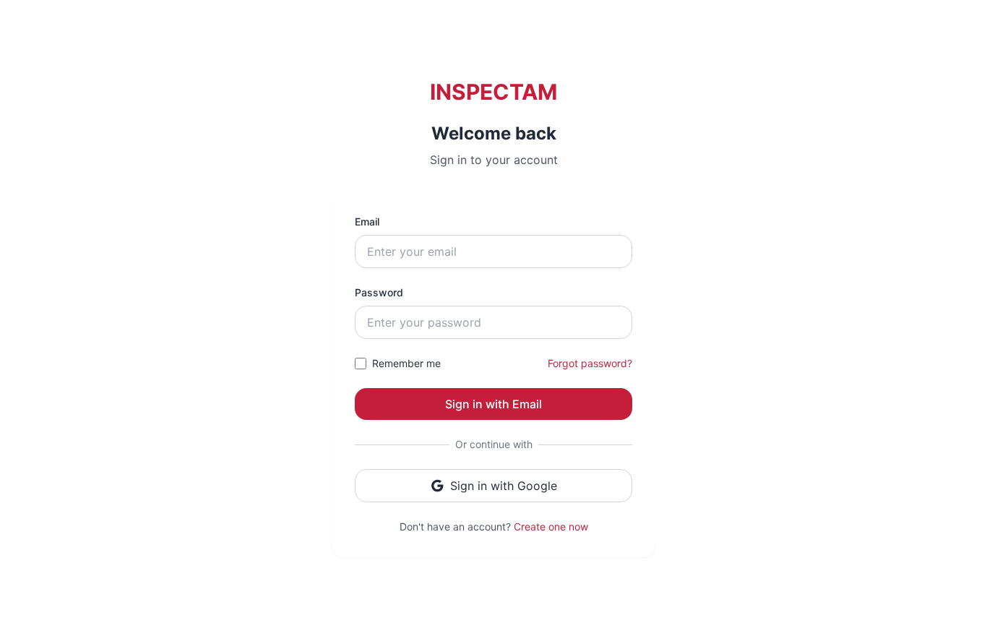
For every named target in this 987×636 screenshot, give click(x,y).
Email (367, 221)
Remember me (406, 363)
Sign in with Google (503, 485)
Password (379, 292)
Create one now (551, 526)
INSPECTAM (493, 92)
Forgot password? (590, 363)
